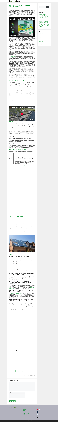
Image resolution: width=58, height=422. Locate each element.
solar (21, 82)
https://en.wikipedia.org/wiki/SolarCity (17, 371)
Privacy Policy (25, 414)
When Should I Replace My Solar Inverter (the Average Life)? (43, 22)
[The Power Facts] (14, 1)
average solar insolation (12, 313)
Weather (40, 44)
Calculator (40, 36)
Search (40, 5)
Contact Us (24, 410)
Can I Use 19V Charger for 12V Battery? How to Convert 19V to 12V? (44, 25)
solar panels (13, 56)
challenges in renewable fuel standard (16, 293)
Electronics (41, 38)
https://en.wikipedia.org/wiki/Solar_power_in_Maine (19, 370)
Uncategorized (41, 42)
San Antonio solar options (19, 303)
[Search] (47, 7)
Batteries (40, 34)
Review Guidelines (26, 413)
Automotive (41, 33)
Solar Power (41, 41)
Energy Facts (41, 40)
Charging (40, 37)
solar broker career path (16, 276)
